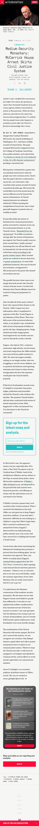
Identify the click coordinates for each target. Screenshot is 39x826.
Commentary (19, 44)
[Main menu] (2, 2)
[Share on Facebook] (14, 83)
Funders (19, 813)
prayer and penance (13, 261)
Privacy (19, 804)
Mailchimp (21, 452)
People (19, 800)
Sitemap (19, 809)
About (19, 796)
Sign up (19, 447)
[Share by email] (19, 83)
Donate (34, 2)
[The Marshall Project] (13, 2)
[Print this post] (24, 83)
